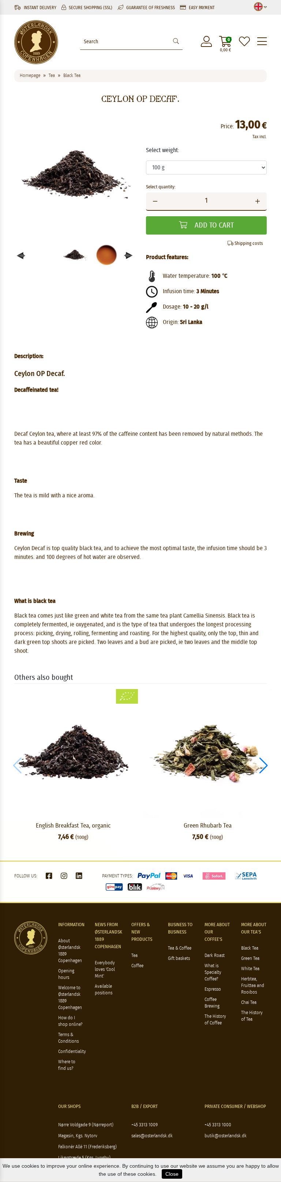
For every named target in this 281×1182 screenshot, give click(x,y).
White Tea (250, 968)
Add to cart (213, 225)
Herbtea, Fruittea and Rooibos (252, 986)
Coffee (137, 966)
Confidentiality (72, 1051)
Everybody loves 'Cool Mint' (105, 970)
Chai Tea (248, 1002)
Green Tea (250, 958)
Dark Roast (215, 955)
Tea (134, 955)
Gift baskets (179, 958)
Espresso (213, 989)
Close (172, 1174)
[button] (128, 255)
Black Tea (249, 948)
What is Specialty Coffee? (213, 973)
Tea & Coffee (179, 948)
